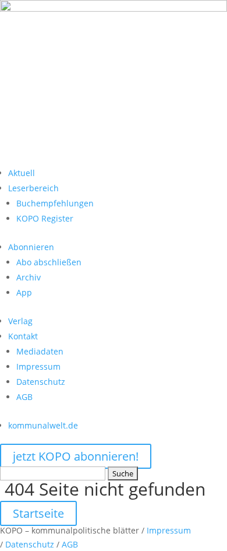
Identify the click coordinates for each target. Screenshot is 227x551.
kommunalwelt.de (43, 425)
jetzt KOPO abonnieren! (76, 456)
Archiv (28, 277)
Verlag (20, 321)
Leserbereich (33, 188)
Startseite (38, 513)
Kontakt (23, 336)
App (24, 292)
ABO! (26, 155)
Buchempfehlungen (55, 203)
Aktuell (21, 172)
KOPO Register (44, 218)
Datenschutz (40, 381)
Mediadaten (39, 351)
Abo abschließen (48, 262)
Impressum (38, 366)
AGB (24, 396)
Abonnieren (31, 246)
